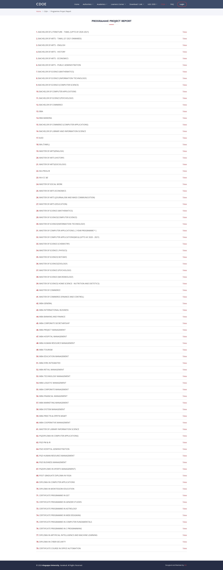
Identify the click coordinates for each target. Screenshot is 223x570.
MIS (185, 565)
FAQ (172, 4)
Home (38, 11)
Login (182, 4)
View (185, 32)
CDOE (41, 4)
